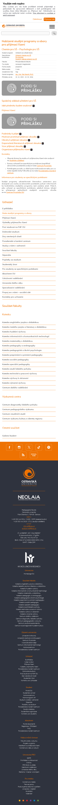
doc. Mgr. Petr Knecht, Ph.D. (24, 74)
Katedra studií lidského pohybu (16, 369)
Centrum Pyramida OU (15, 192)
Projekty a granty (29, 743)
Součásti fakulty (9, 250)
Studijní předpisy (29, 709)
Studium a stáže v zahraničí (29, 700)
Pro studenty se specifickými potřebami (20, 269)
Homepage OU (29, 574)
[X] (29, 447)
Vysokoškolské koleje (29, 643)
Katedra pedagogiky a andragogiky (18, 346)
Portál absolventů (29, 724)
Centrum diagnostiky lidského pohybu (19, 405)
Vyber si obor (29, 662)
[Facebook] (9, 447)
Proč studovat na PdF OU (13, 227)
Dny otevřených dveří (11, 237)
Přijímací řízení (9, 218)
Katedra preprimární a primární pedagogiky (22, 355)
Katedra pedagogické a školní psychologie (22, 350)
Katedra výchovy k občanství (15, 378)
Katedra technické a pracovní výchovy (19, 374)
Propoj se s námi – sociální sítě (16, 292)
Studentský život (9, 264)
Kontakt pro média (29, 782)
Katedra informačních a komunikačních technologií (25, 336)
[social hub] (34, 455)
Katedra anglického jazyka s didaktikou (20, 322)
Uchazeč (7, 202)
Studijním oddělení (17, 160)
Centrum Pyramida (44, 166)
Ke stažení (29, 791)
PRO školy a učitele (29, 765)
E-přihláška (7, 209)
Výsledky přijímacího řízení (14, 222)
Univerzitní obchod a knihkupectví (29, 638)
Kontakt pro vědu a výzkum (29, 748)
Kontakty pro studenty (29, 714)
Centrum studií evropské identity (29, 623)
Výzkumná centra (11, 397)
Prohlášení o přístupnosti (29, 760)
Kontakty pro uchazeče (12, 297)
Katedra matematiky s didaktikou (17, 341)
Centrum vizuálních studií (13, 414)
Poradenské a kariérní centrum (16, 241)
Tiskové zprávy (29, 784)
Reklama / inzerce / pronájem (29, 772)
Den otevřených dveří (29, 676)
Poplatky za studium (11, 260)
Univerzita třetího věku (12, 283)
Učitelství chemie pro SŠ (23, 55)
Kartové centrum (29, 647)
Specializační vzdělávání (13, 288)
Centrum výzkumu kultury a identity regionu (22, 419)
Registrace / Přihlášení (29, 726)
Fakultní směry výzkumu (29, 741)
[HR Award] (29, 560)
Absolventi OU (8, 274)
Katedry (6, 314)
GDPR (29, 758)
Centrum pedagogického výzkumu (18, 409)
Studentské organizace (29, 711)
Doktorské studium (10, 232)
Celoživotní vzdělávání (12, 278)
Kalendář (29, 794)
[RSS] (23, 455)
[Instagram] (19, 447)
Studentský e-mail (29, 693)
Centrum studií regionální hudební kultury (29, 626)
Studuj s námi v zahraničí (13, 246)
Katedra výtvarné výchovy (14, 383)
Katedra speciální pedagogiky (16, 364)
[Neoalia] (29, 497)
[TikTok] (38, 447)
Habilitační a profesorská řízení (29, 746)
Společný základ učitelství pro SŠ (26, 59)
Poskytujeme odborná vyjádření (29, 787)
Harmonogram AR (29, 698)
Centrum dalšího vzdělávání (15, 388)
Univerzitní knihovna (29, 636)
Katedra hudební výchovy (14, 332)
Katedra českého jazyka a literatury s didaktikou (24, 327)
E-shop (29, 763)
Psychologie (19, 57)
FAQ (29, 728)
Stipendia (6, 255)
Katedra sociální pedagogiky (15, 360)
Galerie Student (9, 436)
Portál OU (29, 691)
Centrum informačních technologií (29, 645)
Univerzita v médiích (29, 789)
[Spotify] (48, 447)
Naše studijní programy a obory (17, 213)
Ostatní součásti (10, 428)
